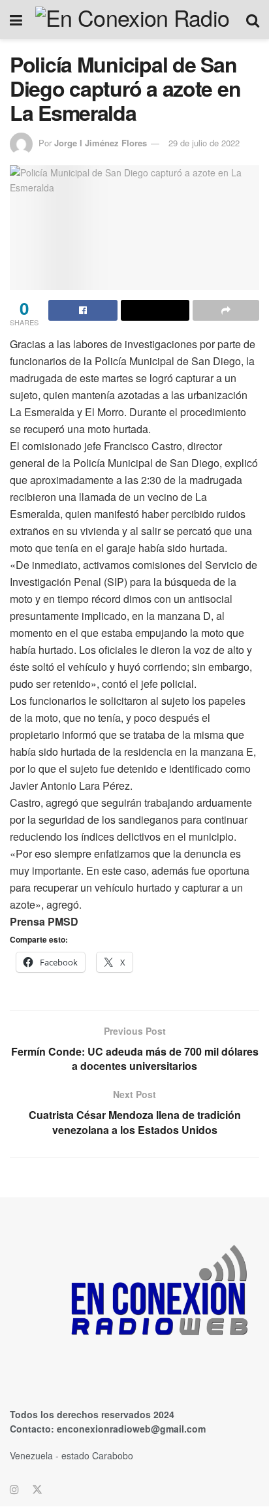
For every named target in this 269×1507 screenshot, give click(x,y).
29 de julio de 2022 (204, 143)
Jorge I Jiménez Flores (100, 143)
